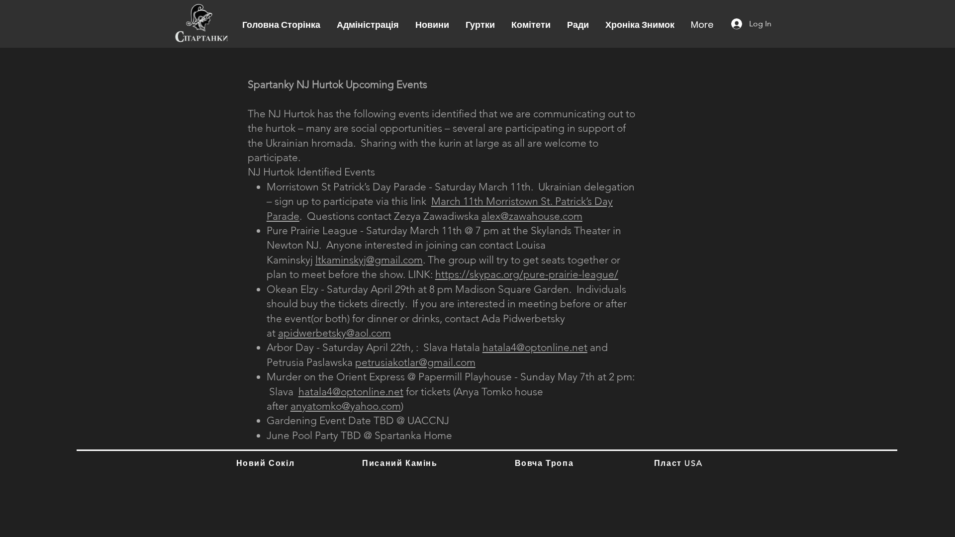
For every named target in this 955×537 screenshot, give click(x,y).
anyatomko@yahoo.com (345, 406)
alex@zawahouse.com (531, 216)
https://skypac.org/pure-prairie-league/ (526, 274)
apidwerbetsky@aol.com (334, 333)
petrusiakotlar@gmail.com (415, 362)
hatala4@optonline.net (534, 347)
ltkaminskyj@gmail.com (369, 260)
